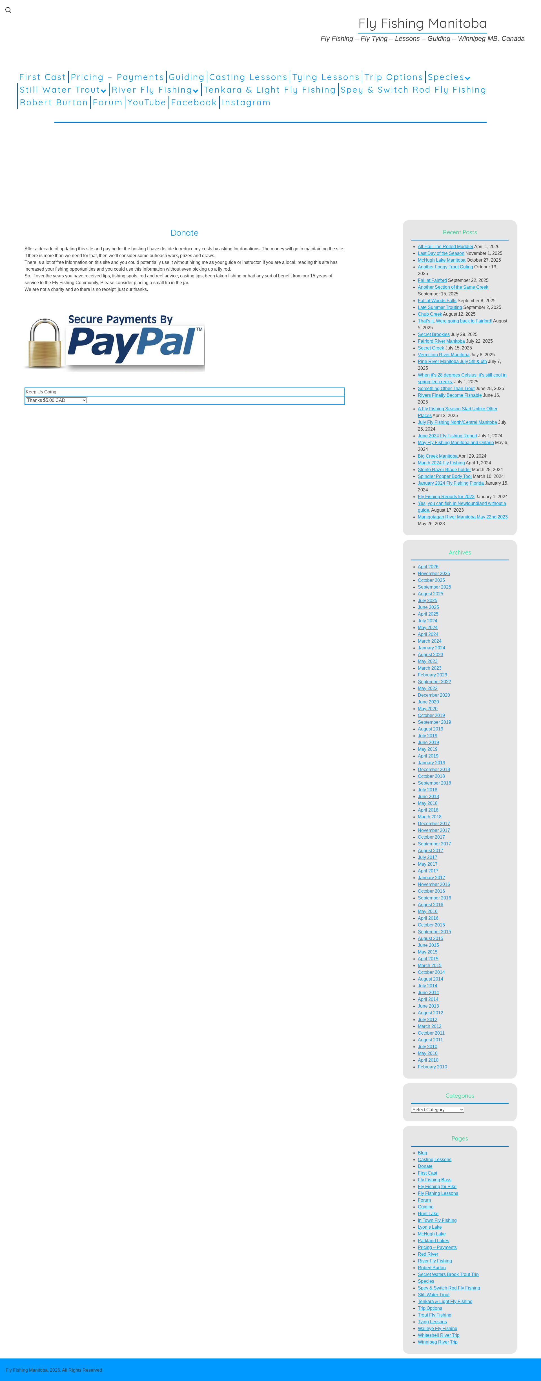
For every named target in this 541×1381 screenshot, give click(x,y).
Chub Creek (430, 314)
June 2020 (428, 702)
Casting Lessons (248, 77)
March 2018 (430, 816)
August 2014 (430, 979)
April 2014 (428, 999)
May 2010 (428, 1053)
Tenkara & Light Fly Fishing (270, 89)
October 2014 (431, 972)
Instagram (246, 102)
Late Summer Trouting (440, 307)
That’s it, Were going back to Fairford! (455, 320)
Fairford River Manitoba (441, 341)
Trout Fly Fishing (434, 1315)
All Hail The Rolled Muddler (445, 246)
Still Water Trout (60, 89)
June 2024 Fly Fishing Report (447, 435)
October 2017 (431, 837)
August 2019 (430, 729)
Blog (422, 1152)
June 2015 (428, 945)
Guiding (187, 77)
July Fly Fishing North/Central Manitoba (457, 422)
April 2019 (428, 756)
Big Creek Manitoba (438, 456)
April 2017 (428, 870)
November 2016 (434, 884)
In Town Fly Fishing (437, 1220)
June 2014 (428, 992)
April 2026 (428, 566)
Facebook (194, 102)
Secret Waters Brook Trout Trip (448, 1274)
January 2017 (431, 877)
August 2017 (430, 850)
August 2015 (430, 938)
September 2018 (434, 783)
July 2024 (427, 620)
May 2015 (428, 952)
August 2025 (430, 593)
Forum (108, 102)
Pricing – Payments (118, 77)
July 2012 (427, 1019)
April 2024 (428, 634)
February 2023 (432, 674)
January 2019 (431, 762)
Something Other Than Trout (446, 388)
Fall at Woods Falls (437, 300)
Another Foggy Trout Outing (445, 266)
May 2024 (428, 627)
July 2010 (427, 1046)
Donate (425, 1166)
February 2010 (432, 1066)
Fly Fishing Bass (434, 1179)
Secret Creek (431, 348)
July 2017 (427, 857)
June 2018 (428, 796)
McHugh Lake (432, 1233)
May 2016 (428, 911)
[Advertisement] (270, 169)
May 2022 (428, 688)
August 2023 (430, 654)
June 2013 (428, 1006)
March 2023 (430, 668)
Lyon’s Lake (430, 1227)
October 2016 (431, 891)
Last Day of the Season (441, 253)
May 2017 (428, 864)
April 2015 (428, 958)
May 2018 (428, 803)
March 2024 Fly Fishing (441, 462)
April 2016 (428, 918)
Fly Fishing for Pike (437, 1186)
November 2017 (434, 830)
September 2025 (434, 587)
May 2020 (428, 708)
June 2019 (428, 742)
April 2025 (428, 614)
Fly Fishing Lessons (438, 1193)
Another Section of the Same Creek (453, 287)
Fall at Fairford (432, 280)
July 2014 (427, 985)
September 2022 (434, 681)
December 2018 (434, 769)
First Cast (42, 77)
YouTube (147, 102)
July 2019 (427, 735)
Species (446, 77)
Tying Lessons (326, 77)
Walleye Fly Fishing (437, 1328)
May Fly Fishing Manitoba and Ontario (456, 442)
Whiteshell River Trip (439, 1335)
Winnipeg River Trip (438, 1342)
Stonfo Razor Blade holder (444, 469)
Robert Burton (54, 102)
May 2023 (428, 661)
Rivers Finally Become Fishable (450, 395)
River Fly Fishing (152, 89)
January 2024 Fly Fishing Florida (451, 483)
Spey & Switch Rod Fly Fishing (414, 89)
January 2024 (431, 647)
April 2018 (428, 810)
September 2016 (434, 898)
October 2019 (431, 715)
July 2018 (427, 789)
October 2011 (431, 1033)
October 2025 (431, 580)
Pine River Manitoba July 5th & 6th (452, 361)
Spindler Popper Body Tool (445, 476)
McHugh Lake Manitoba (441, 260)
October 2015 (431, 925)
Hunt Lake (428, 1213)
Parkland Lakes (433, 1240)
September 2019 (434, 722)
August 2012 (430, 1012)
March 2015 (430, 965)
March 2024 (430, 641)
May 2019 (428, 749)
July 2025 (427, 600)
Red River (428, 1254)
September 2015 (434, 931)
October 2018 (431, 776)
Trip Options (394, 77)
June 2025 (428, 607)
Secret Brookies (434, 334)
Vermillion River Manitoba (443, 354)
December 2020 (434, 695)
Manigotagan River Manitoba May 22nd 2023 (463, 516)
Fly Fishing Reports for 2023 (446, 496)
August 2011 (430, 1039)
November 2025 (434, 573)
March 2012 (430, 1026)
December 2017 (434, 823)
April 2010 (428, 1060)
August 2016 (430, 904)
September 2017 (434, 843)
